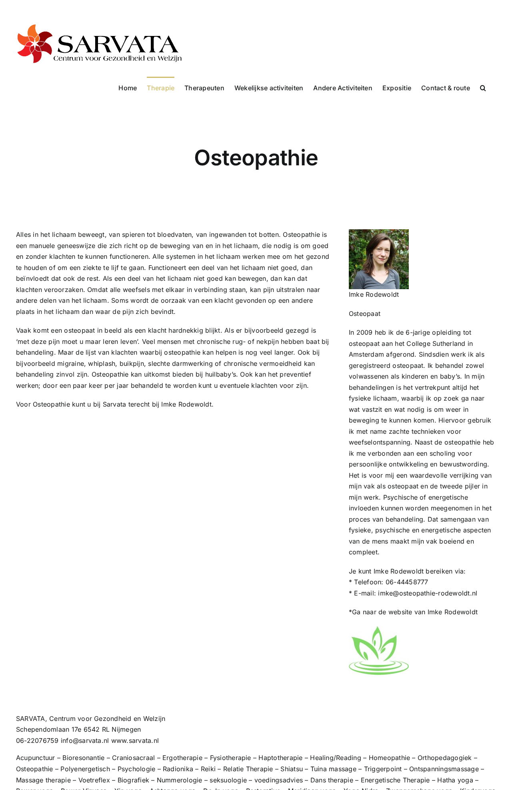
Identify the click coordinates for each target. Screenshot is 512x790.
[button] (483, 87)
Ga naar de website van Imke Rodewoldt (415, 612)
